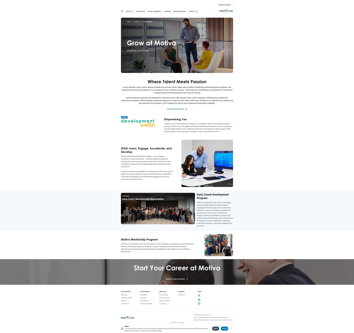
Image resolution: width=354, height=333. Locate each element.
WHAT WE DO (140, 11)
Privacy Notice (144, 301)
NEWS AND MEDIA (180, 11)
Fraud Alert (143, 298)
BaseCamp (124, 295)
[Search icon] (122, 11)
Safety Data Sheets (126, 298)
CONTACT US (193, 11)
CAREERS (167, 11)
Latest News (162, 303)
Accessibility (143, 295)
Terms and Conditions (146, 303)
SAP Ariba (124, 301)
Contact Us (181, 295)
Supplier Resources (164, 301)
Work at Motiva (163, 295)
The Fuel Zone (125, 303)
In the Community (164, 298)
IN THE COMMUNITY (154, 11)
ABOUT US (129, 11)
